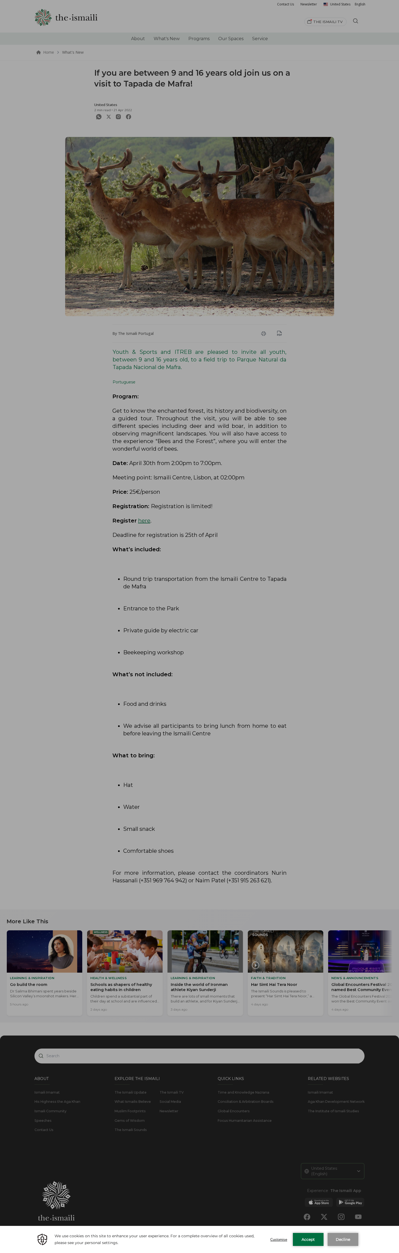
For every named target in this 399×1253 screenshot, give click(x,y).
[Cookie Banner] (199, 1239)
